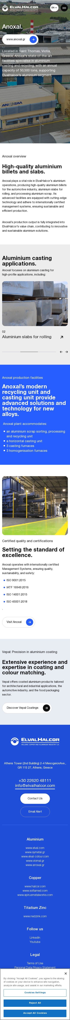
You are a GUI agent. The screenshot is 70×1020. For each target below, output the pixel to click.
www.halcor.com (35, 886)
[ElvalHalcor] (20, 8)
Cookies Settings (35, 993)
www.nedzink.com (35, 916)
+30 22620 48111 (35, 781)
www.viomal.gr (35, 861)
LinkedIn (35, 938)
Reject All (35, 1003)
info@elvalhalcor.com (35, 786)
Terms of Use (35, 963)
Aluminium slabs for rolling (26, 337)
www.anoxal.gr (35, 865)
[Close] (66, 973)
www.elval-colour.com (35, 856)
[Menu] (64, 7)
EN (53, 8)
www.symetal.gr (35, 852)
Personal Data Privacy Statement (35, 968)
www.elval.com (35, 848)
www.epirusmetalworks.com (35, 895)
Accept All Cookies (34, 1013)
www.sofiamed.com (35, 891)
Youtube (35, 942)
